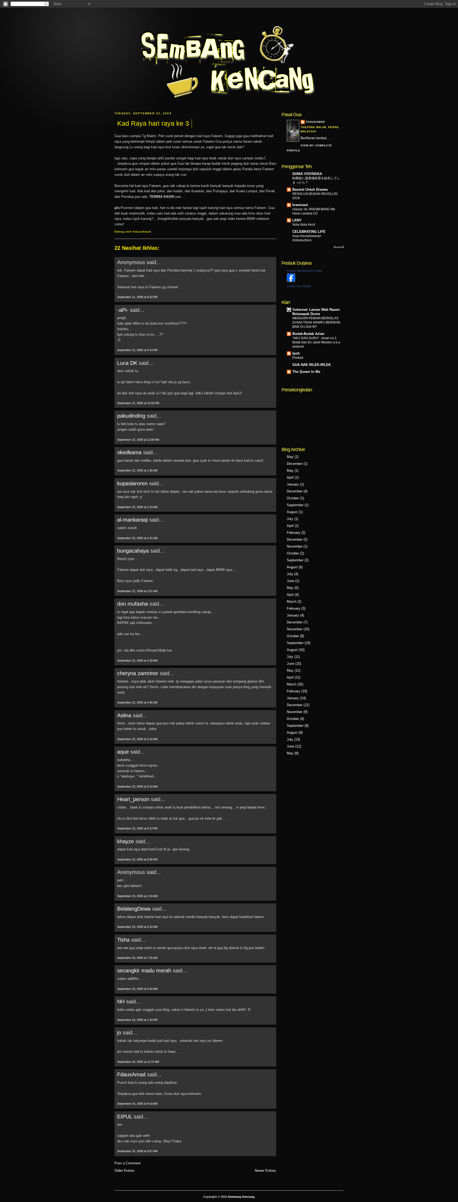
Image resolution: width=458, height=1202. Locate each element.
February (293, 533)
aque (123, 752)
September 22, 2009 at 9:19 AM (137, 786)
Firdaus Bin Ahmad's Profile (304, 270)
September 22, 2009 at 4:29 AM (137, 660)
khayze (125, 841)
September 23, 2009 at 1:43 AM (137, 896)
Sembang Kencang (241, 1196)
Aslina (124, 715)
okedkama (129, 452)
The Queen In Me (306, 372)
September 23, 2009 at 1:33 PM (137, 1019)
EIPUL (124, 1117)
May (290, 457)
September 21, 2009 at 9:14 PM (137, 350)
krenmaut (300, 205)
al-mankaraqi (132, 520)
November (294, 546)
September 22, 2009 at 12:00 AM (138, 439)
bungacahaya (133, 551)
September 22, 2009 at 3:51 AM (137, 591)
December (294, 464)
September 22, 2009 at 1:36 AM (137, 470)
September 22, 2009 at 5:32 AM (137, 739)
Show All (338, 247)
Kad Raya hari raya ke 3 (153, 123)
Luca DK (127, 363)
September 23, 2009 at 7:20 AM (137, 957)
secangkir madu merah (144, 970)
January (293, 484)
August (292, 512)
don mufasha (132, 604)
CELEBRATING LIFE (308, 232)
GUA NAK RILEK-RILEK (311, 365)
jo (119, 1032)
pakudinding (131, 416)
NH (121, 1001)
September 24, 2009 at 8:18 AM (137, 1103)
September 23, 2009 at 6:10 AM (137, 926)
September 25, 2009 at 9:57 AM (137, 1151)
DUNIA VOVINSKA (307, 174)
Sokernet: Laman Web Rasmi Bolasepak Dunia (316, 312)
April (290, 477)
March (291, 602)
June (290, 581)
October (293, 498)
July (290, 519)
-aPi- (122, 310)
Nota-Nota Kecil (303, 224)
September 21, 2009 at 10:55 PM (138, 403)
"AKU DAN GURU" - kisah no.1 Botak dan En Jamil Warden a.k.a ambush (316, 342)
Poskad (297, 358)
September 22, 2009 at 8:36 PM (137, 859)
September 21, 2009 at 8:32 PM (137, 297)
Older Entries (124, 1171)
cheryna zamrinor (137, 673)
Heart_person (133, 799)
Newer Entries (265, 1171)
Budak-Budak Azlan (308, 334)
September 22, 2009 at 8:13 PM (137, 828)
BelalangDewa (134, 909)
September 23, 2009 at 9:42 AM (137, 988)
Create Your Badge (299, 286)
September (295, 505)
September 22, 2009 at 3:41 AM (137, 538)
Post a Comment (127, 1163)
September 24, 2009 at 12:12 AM (138, 1061)
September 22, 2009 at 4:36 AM (137, 702)
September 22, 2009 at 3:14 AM (137, 507)
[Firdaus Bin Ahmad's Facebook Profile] (291, 281)
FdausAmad (131, 1074)
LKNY (297, 220)
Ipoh (296, 353)
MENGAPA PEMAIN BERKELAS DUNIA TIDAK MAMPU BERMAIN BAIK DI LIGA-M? (316, 322)
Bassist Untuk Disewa (310, 189)
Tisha (123, 940)
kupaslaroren (132, 483)
